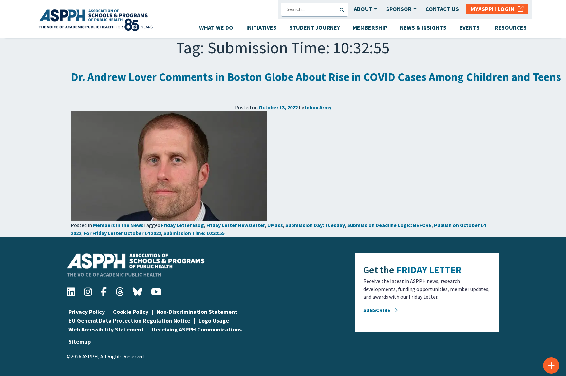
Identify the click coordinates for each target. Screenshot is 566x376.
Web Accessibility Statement (106, 329)
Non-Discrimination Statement (197, 311)
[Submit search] (343, 9)
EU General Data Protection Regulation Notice (129, 320)
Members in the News (118, 225)
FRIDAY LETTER (429, 269)
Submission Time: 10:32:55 (194, 233)
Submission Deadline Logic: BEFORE (389, 225)
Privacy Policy (86, 311)
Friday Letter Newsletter (235, 225)
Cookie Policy (130, 311)
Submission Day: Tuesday (315, 225)
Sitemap (79, 341)
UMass (275, 225)
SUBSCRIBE (377, 310)
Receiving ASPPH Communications (197, 329)
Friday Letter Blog (182, 225)
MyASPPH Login (494, 9)
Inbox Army (318, 107)
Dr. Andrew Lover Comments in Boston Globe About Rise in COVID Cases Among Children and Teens (316, 77)
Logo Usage (213, 320)
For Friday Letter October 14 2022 (122, 233)
